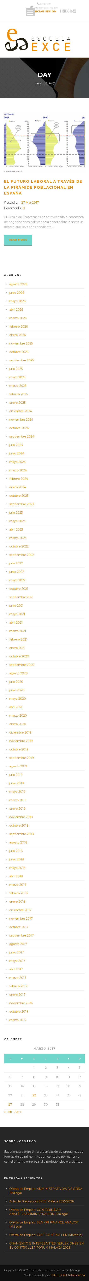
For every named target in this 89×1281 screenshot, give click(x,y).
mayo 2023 (17, 521)
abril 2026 (16, 309)
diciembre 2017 (20, 910)
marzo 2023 (17, 538)
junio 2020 (16, 690)
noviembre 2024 (21, 419)
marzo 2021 (17, 631)
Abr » (18, 1112)
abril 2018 (16, 876)
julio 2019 (16, 775)
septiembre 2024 (21, 436)
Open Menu (30, 12)
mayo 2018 (17, 868)
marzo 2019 (17, 800)
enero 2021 (17, 648)
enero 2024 (17, 487)
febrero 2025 (18, 394)
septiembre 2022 (21, 555)
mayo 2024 (17, 462)
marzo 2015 (17, 1020)
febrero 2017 (18, 986)
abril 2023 (16, 529)
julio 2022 (16, 563)
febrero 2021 (18, 639)
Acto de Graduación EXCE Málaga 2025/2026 (41, 1201)
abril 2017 (16, 969)
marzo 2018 (17, 885)
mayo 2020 (17, 699)
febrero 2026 (18, 326)
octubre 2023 (19, 496)
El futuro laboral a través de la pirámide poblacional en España (43, 187)
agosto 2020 (18, 673)
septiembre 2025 (21, 360)
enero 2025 (17, 403)
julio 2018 (16, 851)
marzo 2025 (17, 386)
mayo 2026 (17, 301)
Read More (18, 239)
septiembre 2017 (21, 935)
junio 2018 (16, 859)
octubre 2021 (18, 589)
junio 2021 (16, 605)
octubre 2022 (19, 546)
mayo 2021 (17, 614)
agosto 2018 (18, 842)
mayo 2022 (17, 580)
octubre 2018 (19, 825)
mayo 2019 (17, 792)
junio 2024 (16, 453)
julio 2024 (16, 445)
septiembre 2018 (21, 834)
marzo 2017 (17, 978)
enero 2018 (17, 902)
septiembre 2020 (21, 665)
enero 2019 (17, 808)
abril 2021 (16, 622)
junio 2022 (16, 572)
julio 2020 (16, 682)
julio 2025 (16, 369)
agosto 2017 (18, 944)
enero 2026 (17, 335)
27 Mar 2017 (30, 202)
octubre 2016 (18, 1011)
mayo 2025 (17, 377)
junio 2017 (16, 952)
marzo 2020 (18, 715)
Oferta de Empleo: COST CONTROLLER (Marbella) (45, 1235)
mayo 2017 (17, 961)
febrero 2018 (18, 893)
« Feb (8, 1112)
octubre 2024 (19, 428)
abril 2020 (16, 707)
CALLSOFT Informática (68, 1275)
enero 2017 (17, 995)
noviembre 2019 (21, 741)
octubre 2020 (19, 656)
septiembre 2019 (21, 758)
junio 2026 (16, 293)
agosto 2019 (18, 766)
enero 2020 (17, 724)
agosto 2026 (18, 284)
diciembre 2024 (20, 411)
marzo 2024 (18, 470)
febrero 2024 (18, 479)
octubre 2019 (18, 749)
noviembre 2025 (21, 343)
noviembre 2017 (21, 918)
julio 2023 (16, 512)
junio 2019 (16, 783)
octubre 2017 (18, 927)
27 (10, 1104)
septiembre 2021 (21, 597)
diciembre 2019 (20, 732)
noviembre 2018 (21, 817)
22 (34, 1095)
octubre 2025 (18, 352)
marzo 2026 (17, 318)
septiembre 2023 (21, 504)
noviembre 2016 (20, 1003)
